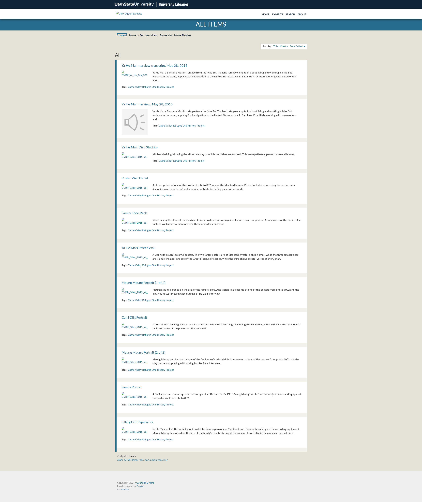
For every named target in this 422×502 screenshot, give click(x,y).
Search (290, 14)
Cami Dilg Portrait (134, 317)
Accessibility (123, 490)
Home (266, 14)
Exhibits (277, 14)
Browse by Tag (136, 35)
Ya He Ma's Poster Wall (138, 248)
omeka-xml (156, 460)
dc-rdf (127, 460)
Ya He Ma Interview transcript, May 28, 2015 (154, 65)
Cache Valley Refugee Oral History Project (151, 87)
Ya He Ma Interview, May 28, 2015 (147, 104)
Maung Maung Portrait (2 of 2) (143, 352)
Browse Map (166, 35)
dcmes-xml (137, 460)
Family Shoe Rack (134, 213)
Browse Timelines (182, 35)
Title (275, 46)
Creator (284, 46)
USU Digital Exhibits (144, 483)
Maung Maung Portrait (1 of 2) (143, 283)
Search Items (151, 35)
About (302, 14)
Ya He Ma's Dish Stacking (140, 147)
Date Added (296, 46)
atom (120, 460)
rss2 (165, 460)
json (146, 460)
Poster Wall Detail (135, 178)
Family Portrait (132, 387)
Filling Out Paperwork (137, 422)
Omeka (139, 486)
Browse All (122, 35)
